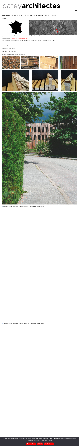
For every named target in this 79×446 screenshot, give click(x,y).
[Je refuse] (77, 441)
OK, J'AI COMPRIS (31, 443)
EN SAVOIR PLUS (49, 443)
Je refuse (40, 443)
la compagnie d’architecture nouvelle (19, 38)
